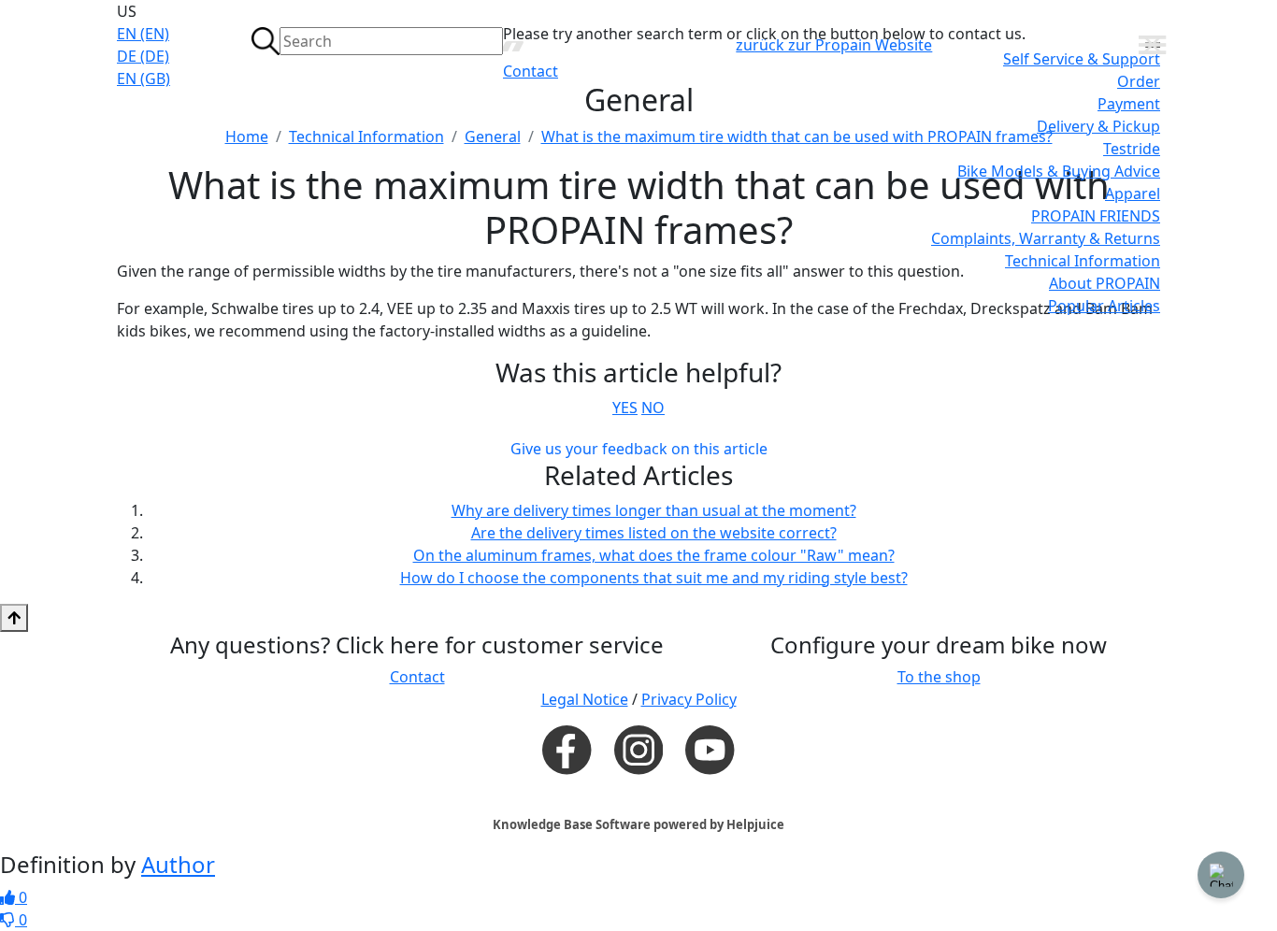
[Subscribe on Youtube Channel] (709, 748)
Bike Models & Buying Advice (1058, 171)
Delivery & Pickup (1098, 126)
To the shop (939, 676)
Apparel (1132, 193)
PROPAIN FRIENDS (1095, 216)
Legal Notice (584, 699)
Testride (1131, 148)
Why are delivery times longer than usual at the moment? (654, 510)
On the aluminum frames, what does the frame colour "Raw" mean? (654, 555)
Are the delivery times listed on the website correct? (654, 533)
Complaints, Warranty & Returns (1045, 238)
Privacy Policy (689, 699)
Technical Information (1082, 261)
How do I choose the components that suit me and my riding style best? (654, 577)
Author (178, 864)
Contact (530, 71)
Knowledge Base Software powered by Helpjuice (638, 824)
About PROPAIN (1104, 283)
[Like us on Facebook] (566, 748)
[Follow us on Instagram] (638, 749)
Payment (1129, 103)
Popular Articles (1104, 305)
